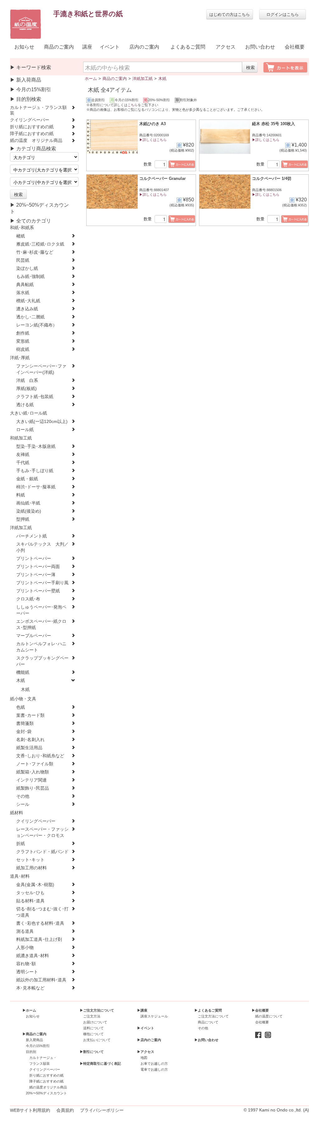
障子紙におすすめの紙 (32, 133)
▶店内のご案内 (149, 1040)
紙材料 (16, 812)
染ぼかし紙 (27, 268)
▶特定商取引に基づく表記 (100, 1063)
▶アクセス (145, 1052)
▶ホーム (29, 1010)
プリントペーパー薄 (35, 574)
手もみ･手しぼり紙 (34, 470)
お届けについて (95, 1022)
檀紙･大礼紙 (28, 300)
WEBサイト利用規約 (30, 1110)
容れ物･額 (26, 963)
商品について (208, 1022)
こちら (132, 105)
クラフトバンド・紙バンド (42, 851)
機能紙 (22, 672)
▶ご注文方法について (97, 1010)
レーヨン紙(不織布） (36, 325)
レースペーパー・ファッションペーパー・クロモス (42, 832)
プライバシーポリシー (102, 1110)
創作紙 (22, 333)
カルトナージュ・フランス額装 (38, 110)
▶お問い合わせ (206, 1040)
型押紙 (22, 519)
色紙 (20, 707)
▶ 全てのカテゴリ (30, 220)
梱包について (93, 1034)
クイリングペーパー (29, 120)
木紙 (20, 680)
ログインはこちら (282, 14)
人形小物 (25, 947)
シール (22, 804)
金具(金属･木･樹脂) (35, 884)
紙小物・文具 (23, 699)
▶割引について (92, 1052)
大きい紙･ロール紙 (28, 413)
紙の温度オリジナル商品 (48, 1087)
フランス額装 (39, 1063)
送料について (93, 1028)
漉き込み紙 (27, 309)
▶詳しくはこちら (153, 140)
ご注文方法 (91, 1016)
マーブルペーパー (33, 635)
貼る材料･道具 (30, 901)
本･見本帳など (30, 988)
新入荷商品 (34, 1040)
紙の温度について (269, 1016)
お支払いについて (97, 1040)
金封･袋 (23, 731)
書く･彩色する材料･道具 (40, 923)
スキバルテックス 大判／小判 (42, 547)
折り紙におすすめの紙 (32, 126)
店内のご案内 (144, 46)
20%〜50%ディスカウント (46, 1093)
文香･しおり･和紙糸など (40, 756)
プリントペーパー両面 (38, 566)
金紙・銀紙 (27, 479)
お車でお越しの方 (154, 1063)
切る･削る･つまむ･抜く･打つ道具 (42, 912)
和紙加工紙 (21, 438)
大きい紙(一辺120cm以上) (42, 421)
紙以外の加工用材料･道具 (41, 980)
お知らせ (24, 46)
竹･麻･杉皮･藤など (34, 252)
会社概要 (295, 46)
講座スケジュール (154, 1016)
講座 (87, 46)
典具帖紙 (25, 284)
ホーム (91, 78)
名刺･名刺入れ (30, 739)
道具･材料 (20, 876)
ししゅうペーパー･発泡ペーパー (41, 610)
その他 (22, 796)
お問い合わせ (260, 46)
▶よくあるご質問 (208, 1010)
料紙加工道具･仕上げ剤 (39, 939)
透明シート (27, 972)
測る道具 (25, 931)
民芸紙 (22, 260)
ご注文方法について (213, 1016)
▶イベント (145, 1028)
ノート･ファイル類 (34, 764)
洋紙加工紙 (21, 527)
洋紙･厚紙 (20, 357)
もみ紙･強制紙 (30, 276)
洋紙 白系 (27, 380)
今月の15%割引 (38, 1046)
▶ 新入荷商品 (25, 79)
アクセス (226, 46)
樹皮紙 (22, 349)
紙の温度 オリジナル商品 (36, 140)
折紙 (20, 843)
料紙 (20, 495)
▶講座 (142, 1010)
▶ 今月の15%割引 (30, 89)
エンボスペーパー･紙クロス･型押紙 (41, 624)
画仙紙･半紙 (28, 503)
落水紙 (22, 292)
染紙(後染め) (28, 511)
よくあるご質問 (187, 46)
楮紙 (20, 236)
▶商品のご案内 (34, 1034)
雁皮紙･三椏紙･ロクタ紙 (40, 244)
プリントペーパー (33, 558)
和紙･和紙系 (22, 227)
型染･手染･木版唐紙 (35, 446)
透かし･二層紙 (30, 317)
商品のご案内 (59, 46)
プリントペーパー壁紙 (38, 591)
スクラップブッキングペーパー (42, 661)
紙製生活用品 (29, 747)
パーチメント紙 (31, 536)
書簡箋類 (25, 723)
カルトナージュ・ (43, 1057)
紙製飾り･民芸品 (32, 788)
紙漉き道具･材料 (32, 955)
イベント (110, 46)
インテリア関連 (31, 780)
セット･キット (30, 859)
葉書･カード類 (30, 715)
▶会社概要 (260, 1010)
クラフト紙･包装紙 (34, 396)
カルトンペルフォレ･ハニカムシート (41, 646)
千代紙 (22, 462)
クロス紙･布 (28, 599)
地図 (143, 1057)
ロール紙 (25, 429)
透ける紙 (25, 404)
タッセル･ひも (30, 892)
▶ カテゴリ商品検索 (33, 148)
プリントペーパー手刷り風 (42, 582)
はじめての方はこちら (229, 14)
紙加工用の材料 (31, 868)
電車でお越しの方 (154, 1069)
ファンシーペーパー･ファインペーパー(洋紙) (41, 369)
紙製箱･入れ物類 (32, 772)
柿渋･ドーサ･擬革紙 (35, 487)
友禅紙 (22, 454)
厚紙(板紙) (26, 388)
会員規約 (65, 1110)
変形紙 (22, 341)
